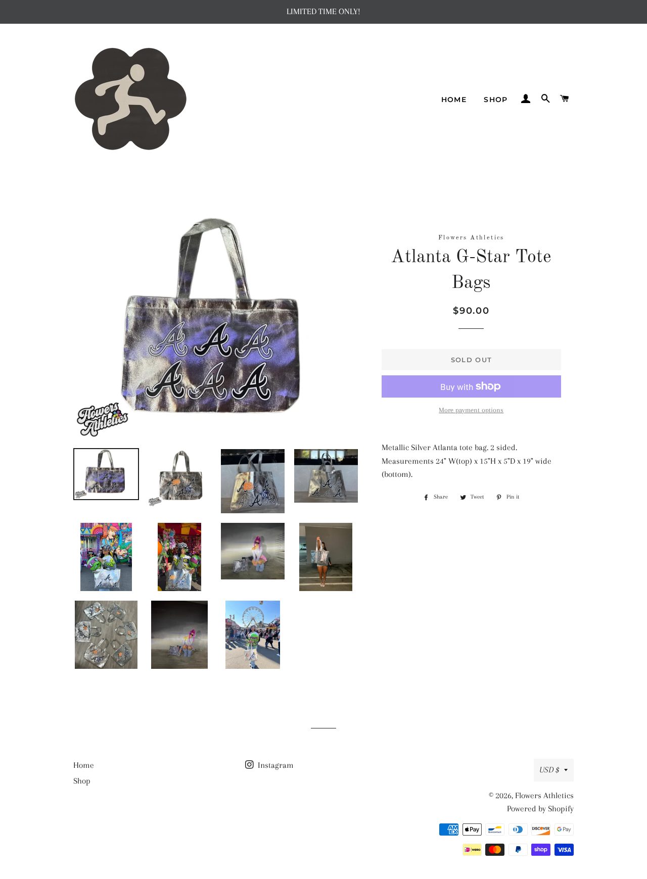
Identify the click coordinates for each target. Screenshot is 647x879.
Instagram (275, 765)
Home (454, 99)
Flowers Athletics (544, 795)
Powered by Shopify (540, 808)
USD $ (549, 769)
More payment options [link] (471, 410)
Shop (496, 99)
